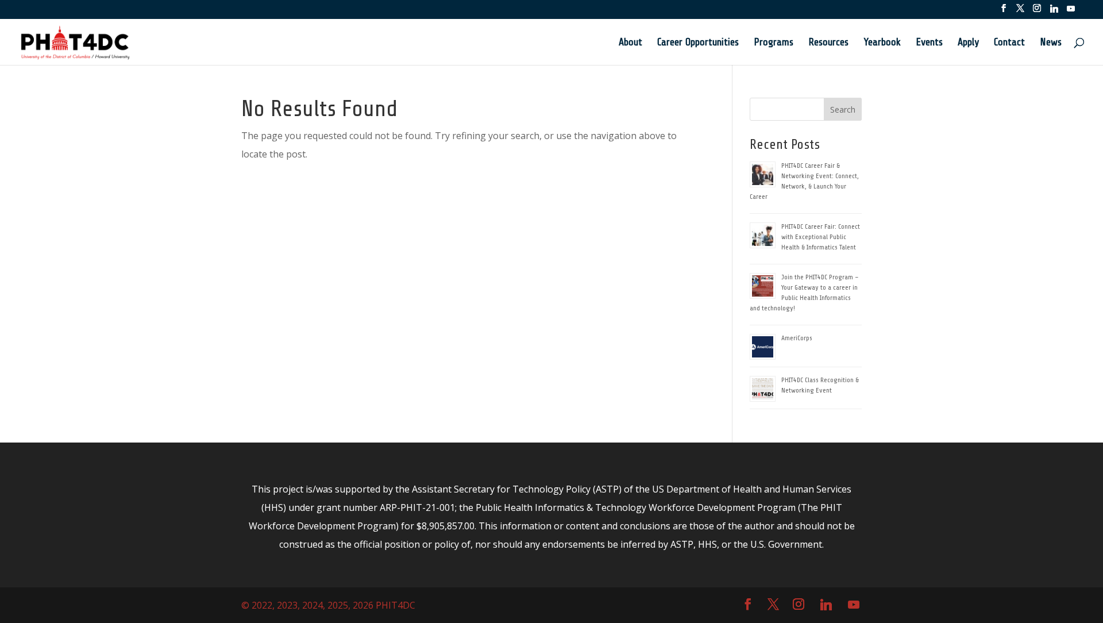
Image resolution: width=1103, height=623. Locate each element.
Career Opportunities (698, 43)
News (1051, 43)
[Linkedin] (1054, 12)
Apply (968, 43)
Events (929, 43)
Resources (828, 43)
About (630, 43)
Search (842, 109)
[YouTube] (1070, 12)
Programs (773, 43)
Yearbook (882, 43)
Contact (1009, 43)
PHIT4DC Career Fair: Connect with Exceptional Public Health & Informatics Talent (820, 236)
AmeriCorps (796, 338)
